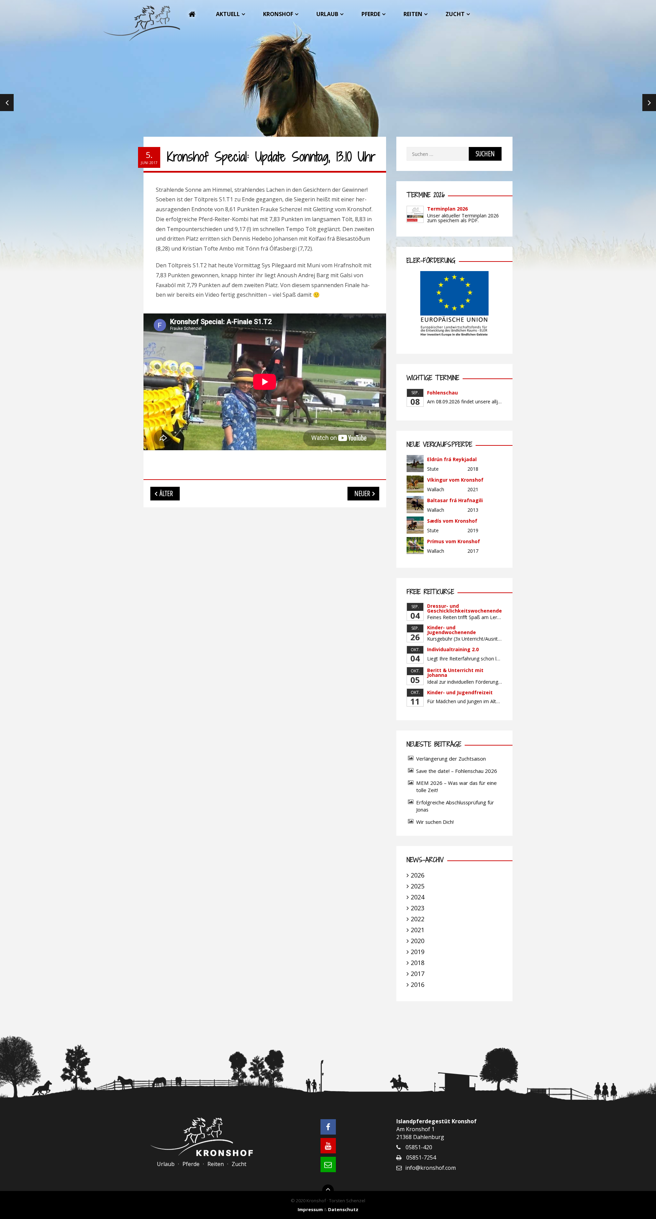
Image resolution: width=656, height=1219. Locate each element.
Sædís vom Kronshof (452, 521)
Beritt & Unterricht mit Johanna (455, 672)
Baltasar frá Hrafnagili (455, 500)
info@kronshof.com (430, 1167)
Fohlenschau (442, 392)
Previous (7, 102)
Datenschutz (343, 1209)
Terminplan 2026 (447, 208)
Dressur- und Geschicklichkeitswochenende (464, 608)
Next (649, 102)
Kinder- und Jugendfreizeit (460, 692)
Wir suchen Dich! (435, 821)
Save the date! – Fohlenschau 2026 (456, 770)
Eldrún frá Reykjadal (452, 459)
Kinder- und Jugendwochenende (451, 629)
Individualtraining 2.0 (453, 649)
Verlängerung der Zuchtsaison (451, 758)
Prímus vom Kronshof (453, 541)
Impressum (310, 1209)
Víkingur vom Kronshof (455, 480)
